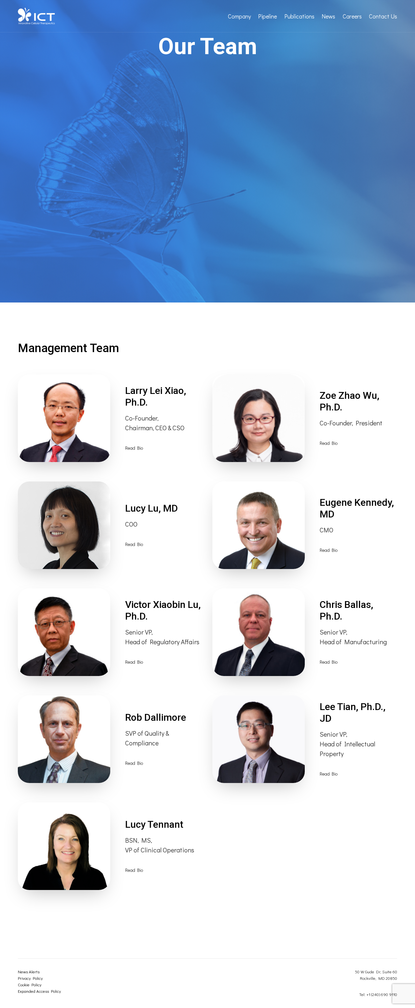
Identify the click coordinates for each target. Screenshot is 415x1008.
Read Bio (134, 448)
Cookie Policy (30, 984)
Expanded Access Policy (39, 991)
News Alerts (29, 971)
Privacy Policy (30, 978)
